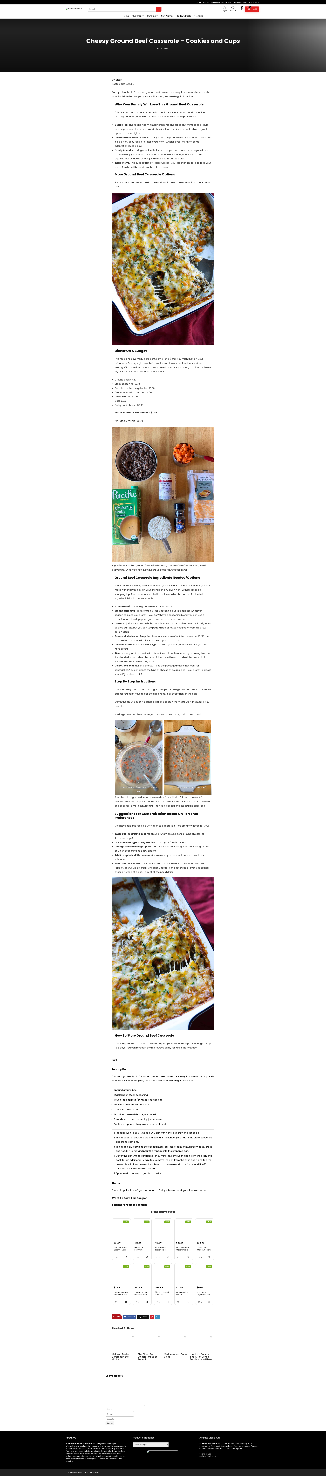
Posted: (116, 84)
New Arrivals (167, 15)
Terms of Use (205, 1454)
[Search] (158, 9)
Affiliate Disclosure (207, 1456)
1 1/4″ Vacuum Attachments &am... (182, 1249)
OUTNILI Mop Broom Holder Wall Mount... (161, 1249)
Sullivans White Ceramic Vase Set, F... (120, 1249)
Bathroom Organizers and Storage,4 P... (203, 1294)
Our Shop (137, 15)
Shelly (119, 79)
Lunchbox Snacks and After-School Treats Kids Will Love (201, 1357)
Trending (198, 15)
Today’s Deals (184, 15)
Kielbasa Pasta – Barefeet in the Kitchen (121, 1357)
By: (113, 79)
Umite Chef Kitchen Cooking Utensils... (204, 1249)
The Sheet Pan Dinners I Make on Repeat (148, 1357)
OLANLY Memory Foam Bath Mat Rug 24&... (121, 1294)
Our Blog (151, 15)
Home (126, 15)
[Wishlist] (232, 8)
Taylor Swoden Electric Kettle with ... (140, 1294)
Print (114, 1060)
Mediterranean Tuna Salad (175, 1355)
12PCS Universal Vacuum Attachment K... (162, 1294)
